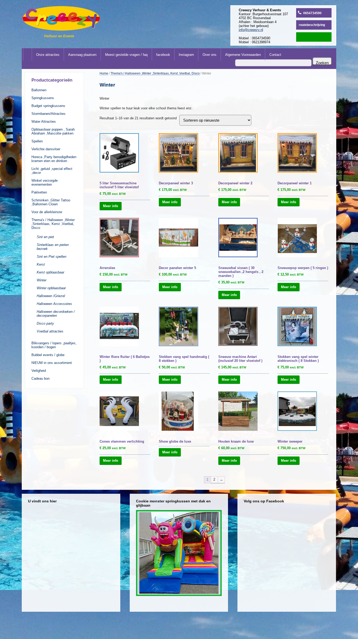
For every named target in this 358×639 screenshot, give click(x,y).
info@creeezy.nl (251, 30)
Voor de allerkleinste (46, 212)
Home (104, 73)
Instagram (186, 55)
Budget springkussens (48, 106)
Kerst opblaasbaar (50, 272)
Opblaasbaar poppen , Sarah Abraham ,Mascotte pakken (53, 131)
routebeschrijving (312, 24)
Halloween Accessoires (54, 304)
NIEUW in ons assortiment (51, 363)
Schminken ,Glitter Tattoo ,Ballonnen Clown (50, 202)
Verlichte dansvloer (45, 149)
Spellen (37, 141)
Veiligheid (38, 371)
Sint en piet (45, 237)
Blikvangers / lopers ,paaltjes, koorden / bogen (54, 345)
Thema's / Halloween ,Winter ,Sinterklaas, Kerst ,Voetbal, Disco (53, 224)
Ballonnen (38, 90)
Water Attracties (43, 121)
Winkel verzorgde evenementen (44, 182)
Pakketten (39, 192)
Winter (41, 280)
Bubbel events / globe (47, 355)
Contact (275, 55)
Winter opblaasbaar (51, 288)
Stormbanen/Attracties (48, 114)
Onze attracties (47, 55)
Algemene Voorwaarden (243, 55)
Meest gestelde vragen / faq (126, 55)
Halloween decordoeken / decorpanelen (56, 314)
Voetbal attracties (50, 331)
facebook (163, 55)
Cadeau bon (40, 378)
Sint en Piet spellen (51, 257)
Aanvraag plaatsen (82, 55)
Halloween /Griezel (51, 296)
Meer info (110, 206)
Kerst (41, 264)
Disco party (45, 323)
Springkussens (42, 98)
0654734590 (312, 13)
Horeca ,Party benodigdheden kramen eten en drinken (53, 159)
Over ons (209, 55)
